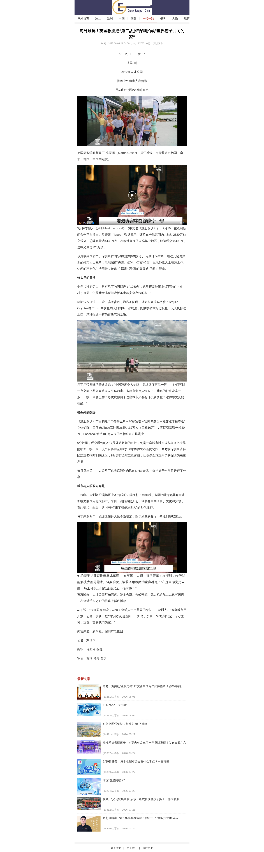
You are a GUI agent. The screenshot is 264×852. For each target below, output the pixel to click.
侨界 (163, 18)
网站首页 (83, 18)
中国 (122, 18)
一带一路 (148, 18)
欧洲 (110, 18)
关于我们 (132, 847)
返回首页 (116, 847)
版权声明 (147, 847)
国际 (133, 18)
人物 (175, 18)
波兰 (98, 18)
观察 (187, 18)
